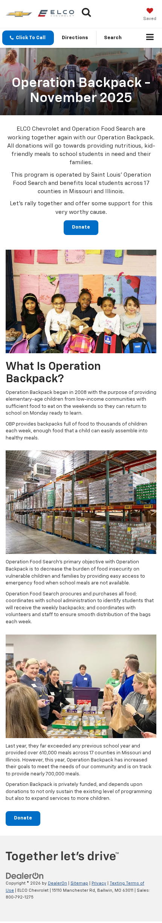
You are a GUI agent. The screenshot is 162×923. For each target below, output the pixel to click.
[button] (28, 38)
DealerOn (57, 883)
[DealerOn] (25, 875)
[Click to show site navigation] (150, 38)
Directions (75, 37)
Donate (81, 227)
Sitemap (79, 883)
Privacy (99, 883)
